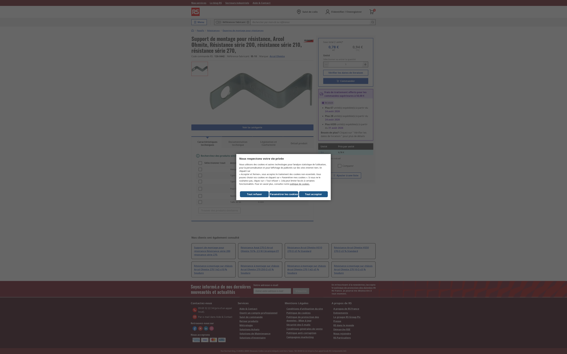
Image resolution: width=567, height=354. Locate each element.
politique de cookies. (300, 184)
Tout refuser (254, 194)
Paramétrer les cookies (284, 194)
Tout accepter (313, 194)
